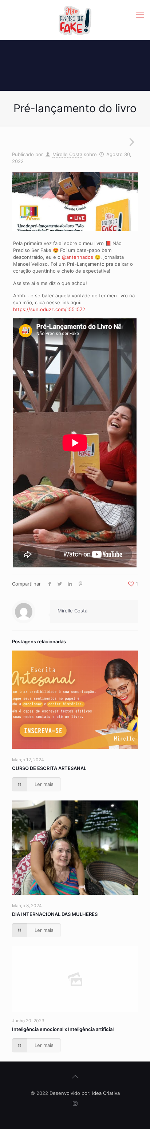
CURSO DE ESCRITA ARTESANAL (49, 768)
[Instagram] (75, 1103)
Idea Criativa (106, 1093)
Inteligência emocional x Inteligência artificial (63, 1029)
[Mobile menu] (140, 14)
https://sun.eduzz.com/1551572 (49, 309)
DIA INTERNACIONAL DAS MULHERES (55, 914)
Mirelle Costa (67, 154)
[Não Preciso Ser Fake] (75, 20)
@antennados (77, 257)
